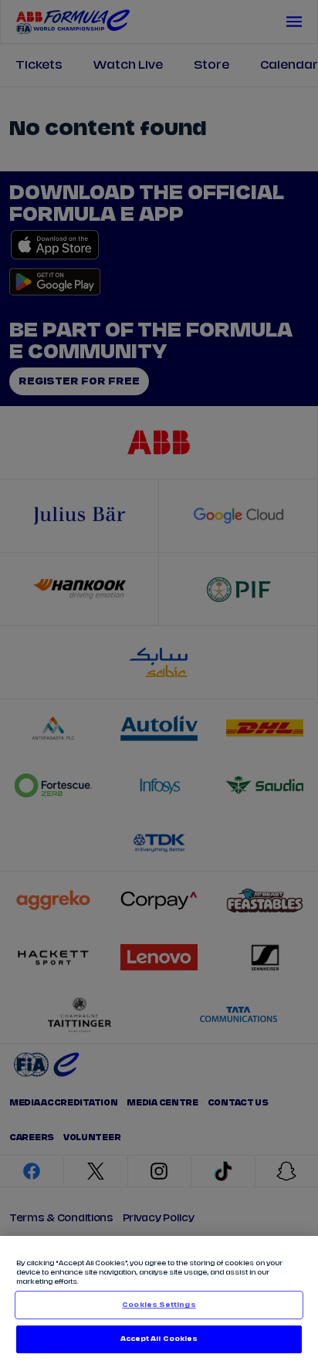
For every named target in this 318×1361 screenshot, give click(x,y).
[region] (159, 1298)
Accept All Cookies (159, 1339)
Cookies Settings (158, 1305)
